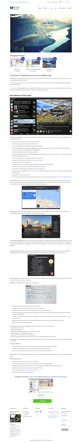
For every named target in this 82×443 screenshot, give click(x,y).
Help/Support (62, 8)
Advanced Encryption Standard (33, 170)
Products (45, 8)
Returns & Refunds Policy (28, 416)
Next (69, 33)
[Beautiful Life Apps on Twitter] (36, 411)
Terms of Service (26, 413)
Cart (62, 2)
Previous (12, 33)
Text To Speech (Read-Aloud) (36, 160)
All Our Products (26, 411)
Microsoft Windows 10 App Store (57, 377)
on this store (32, 377)
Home (39, 8)
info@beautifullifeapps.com (53, 415)
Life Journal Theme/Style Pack (64, 176)
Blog (56, 8)
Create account (55, 2)
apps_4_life (54, 417)
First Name (63, 420)
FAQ (51, 8)
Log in (48, 2)
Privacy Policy (25, 414)
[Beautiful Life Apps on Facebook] (38, 411)
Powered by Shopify (48, 440)
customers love (15, 88)
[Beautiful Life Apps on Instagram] (40, 411)
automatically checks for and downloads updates (28, 361)
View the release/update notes (32, 370)
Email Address (64, 415)
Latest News (13, 408)
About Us (70, 8)
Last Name (63, 424)
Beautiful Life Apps (40, 440)
